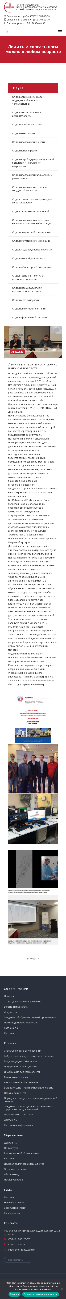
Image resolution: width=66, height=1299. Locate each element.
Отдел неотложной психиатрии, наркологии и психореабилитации (32, 221)
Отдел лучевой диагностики (28, 258)
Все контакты (15, 1259)
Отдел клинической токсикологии (31, 232)
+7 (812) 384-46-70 (40, 16)
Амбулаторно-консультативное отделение (29, 1055)
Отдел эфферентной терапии (29, 317)
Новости (34, 958)
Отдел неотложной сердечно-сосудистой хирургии (30, 188)
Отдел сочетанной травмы (27, 124)
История (9, 996)
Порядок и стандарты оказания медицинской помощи (30, 1100)
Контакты (9, 1033)
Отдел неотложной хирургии (29, 141)
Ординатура (11, 1147)
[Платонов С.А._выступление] (33, 920)
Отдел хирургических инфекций (31, 240)
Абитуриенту (11, 1174)
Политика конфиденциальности (41, 1294)
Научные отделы (14, 1202)
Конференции (12, 1213)
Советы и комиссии (15, 1207)
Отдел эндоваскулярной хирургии (32, 249)
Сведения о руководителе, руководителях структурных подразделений (29, 1108)
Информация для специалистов (22, 1071)
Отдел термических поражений (30, 211)
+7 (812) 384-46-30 (35, 23)
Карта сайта (11, 1027)
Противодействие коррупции (21, 1022)
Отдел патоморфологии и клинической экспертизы (27, 289)
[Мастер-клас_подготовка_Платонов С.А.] (33, 819)
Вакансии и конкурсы (16, 1006)
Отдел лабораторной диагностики (32, 267)
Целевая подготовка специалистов (24, 1163)
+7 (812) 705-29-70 (40, 19)
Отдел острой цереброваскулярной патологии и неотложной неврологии (33, 163)
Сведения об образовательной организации (30, 1017)
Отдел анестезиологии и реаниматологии (26, 114)
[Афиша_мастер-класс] (33, 718)
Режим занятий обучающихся (21, 1153)
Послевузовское (13, 1179)
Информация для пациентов (20, 1066)
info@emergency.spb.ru (21, 1249)
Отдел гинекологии (23, 133)
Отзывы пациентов (15, 1092)
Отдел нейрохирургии (25, 150)
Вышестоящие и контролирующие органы (29, 1087)
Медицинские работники (18, 1114)
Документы (10, 1012)
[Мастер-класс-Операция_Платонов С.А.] (33, 869)
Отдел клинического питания (29, 308)
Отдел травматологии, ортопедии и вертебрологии (32, 201)
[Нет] (62, 1289)
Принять (14, 1294)
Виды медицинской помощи (20, 1061)
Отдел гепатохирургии (25, 299)
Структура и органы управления (22, 1001)
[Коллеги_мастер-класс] (33, 768)
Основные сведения (16, 1169)
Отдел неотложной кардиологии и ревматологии (32, 176)
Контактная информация (18, 1125)
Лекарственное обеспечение (21, 1082)
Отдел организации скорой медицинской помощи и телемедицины (28, 100)
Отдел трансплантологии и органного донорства (28, 277)
